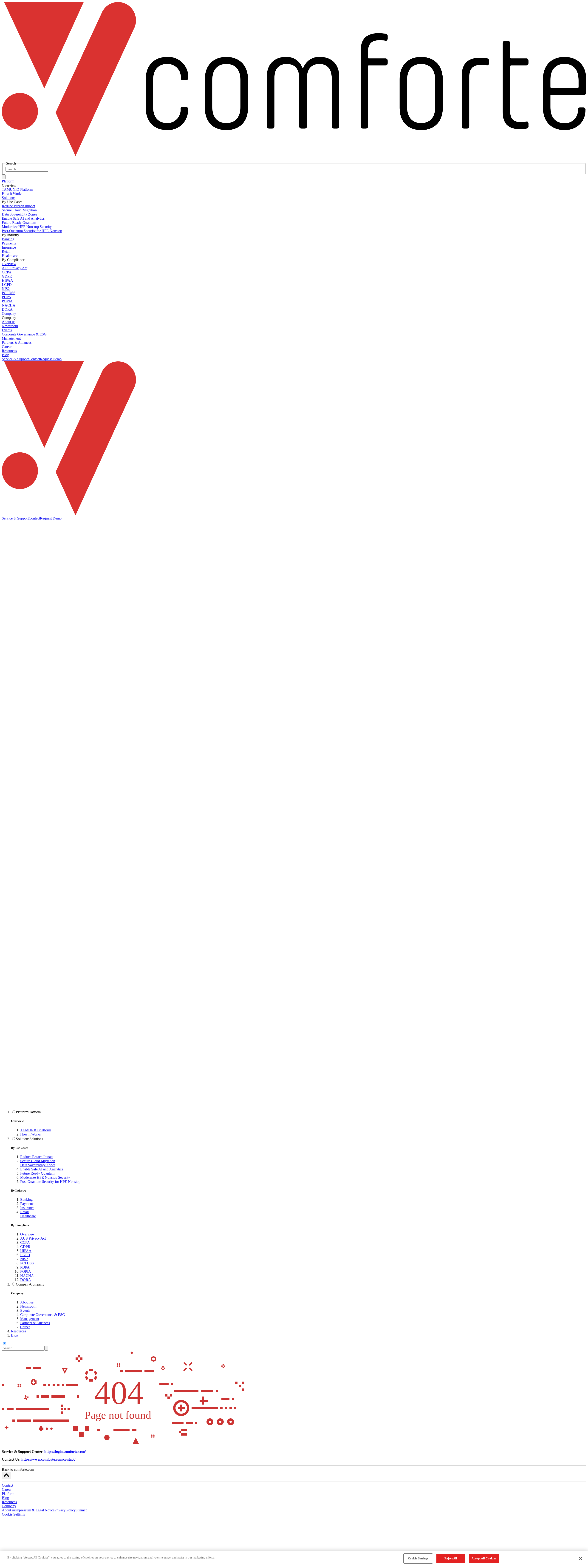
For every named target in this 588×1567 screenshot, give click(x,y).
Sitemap (81, 1510)
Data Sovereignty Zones (37, 1165)
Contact (34, 359)
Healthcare (28, 1216)
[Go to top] (6, 1475)
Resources (9, 351)
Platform (8, 181)
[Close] (581, 1558)
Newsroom (28, 1306)
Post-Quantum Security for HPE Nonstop (50, 1182)
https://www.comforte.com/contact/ (48, 1459)
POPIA (25, 1271)
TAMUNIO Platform (35, 1130)
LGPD (25, 1255)
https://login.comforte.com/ (65, 1451)
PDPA (25, 1267)
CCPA (25, 1242)
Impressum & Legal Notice (34, 1510)
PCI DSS (27, 1263)
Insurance (27, 1208)
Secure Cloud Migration (37, 1161)
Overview (27, 1234)
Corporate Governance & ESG (42, 1315)
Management (29, 1319)
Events (25, 1310)
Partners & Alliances (35, 1323)
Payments (27, 1204)
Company (9, 313)
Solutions (8, 198)
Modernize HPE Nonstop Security (45, 1177)
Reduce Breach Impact (36, 1157)
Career (25, 1327)
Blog (5, 355)
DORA (25, 1280)
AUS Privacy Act (33, 1238)
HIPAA (25, 1251)
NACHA (27, 1275)
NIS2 (24, 1259)
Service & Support (15, 359)
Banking (26, 1199)
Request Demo (51, 359)
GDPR (25, 1247)
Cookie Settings (13, 1514)
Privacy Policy (65, 1510)
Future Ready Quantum (37, 1173)
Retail (24, 1212)
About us (27, 1302)
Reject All (450, 1558)
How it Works (30, 1134)
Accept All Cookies (484, 1558)
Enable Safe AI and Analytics (41, 1169)
